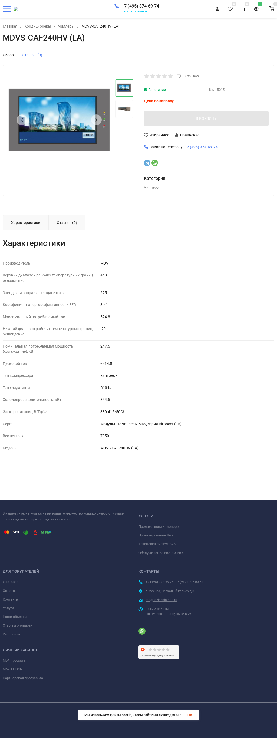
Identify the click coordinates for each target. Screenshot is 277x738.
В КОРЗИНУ (206, 118)
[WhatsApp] (154, 163)
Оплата (9, 591)
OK (190, 715)
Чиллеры (66, 26)
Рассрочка (11, 634)
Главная (10, 26)
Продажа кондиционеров (159, 527)
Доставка (10, 582)
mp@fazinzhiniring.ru (161, 600)
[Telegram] (147, 163)
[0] (271, 9)
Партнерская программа (23, 678)
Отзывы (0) (32, 55)
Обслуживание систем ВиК (160, 553)
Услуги (8, 608)
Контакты (11, 599)
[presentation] (22, 119)
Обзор (8, 55)
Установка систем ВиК (157, 544)
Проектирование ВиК (155, 535)
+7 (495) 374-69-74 (140, 6)
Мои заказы (13, 669)
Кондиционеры (37, 26)
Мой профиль (14, 660)
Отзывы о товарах (17, 625)
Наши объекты (15, 617)
